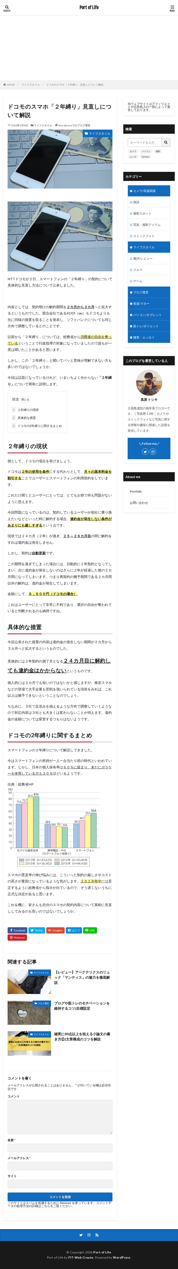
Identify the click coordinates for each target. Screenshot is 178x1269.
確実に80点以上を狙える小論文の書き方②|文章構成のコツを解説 (82, 1036)
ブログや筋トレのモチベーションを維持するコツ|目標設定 (82, 1005)
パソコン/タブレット (147, 315)
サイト (12, 1176)
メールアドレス (19, 1158)
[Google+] (55, 930)
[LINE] (90, 930)
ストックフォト (144, 236)
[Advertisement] (89, 47)
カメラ (133, 151)
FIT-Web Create (80, 1257)
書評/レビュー (143, 258)
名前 (11, 1140)
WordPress (121, 1257)
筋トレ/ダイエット (146, 326)
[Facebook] (17, 930)
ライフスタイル (30, 84)
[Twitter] (36, 930)
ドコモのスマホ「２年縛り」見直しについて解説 (75, 84)
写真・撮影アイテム (147, 224)
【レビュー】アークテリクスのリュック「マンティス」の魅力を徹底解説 (82, 977)
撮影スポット (142, 213)
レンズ (133, 156)
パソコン (146, 151)
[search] (166, 142)
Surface (145, 156)
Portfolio (136, 491)
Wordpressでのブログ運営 (74, 125)
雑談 (136, 202)
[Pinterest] (17, 937)
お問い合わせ (139, 502)
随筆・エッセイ (144, 337)
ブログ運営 (43, 1003)
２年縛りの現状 (26, 410)
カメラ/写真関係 (144, 191)
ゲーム (137, 281)
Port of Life (89, 7)
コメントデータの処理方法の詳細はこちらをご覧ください (59, 1204)
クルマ (137, 270)
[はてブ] (74, 930)
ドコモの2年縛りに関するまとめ (37, 426)
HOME (11, 84)
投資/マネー (141, 303)
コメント (14, 1096)
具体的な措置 (24, 418)
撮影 (158, 151)
